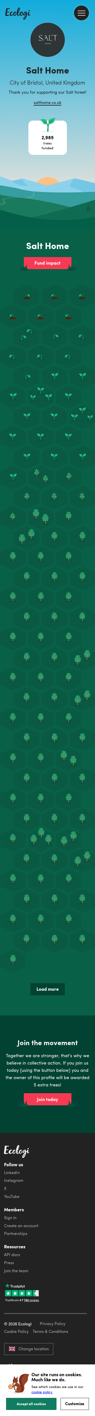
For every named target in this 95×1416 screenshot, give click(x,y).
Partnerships (15, 1233)
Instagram (13, 1180)
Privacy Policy (52, 1323)
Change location (33, 1348)
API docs (12, 1254)
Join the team (16, 1270)
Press (9, 1262)
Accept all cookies (31, 1403)
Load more (47, 989)
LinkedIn (12, 1172)
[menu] (81, 13)
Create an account (21, 1225)
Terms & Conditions (50, 1331)
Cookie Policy (16, 1331)
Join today (47, 1099)
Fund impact (47, 263)
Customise (74, 1403)
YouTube (12, 1196)
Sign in (10, 1217)
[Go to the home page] (17, 14)
